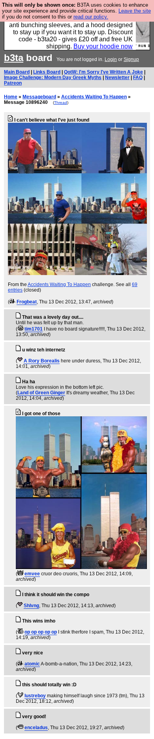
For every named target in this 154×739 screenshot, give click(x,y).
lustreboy (35, 695)
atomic (32, 664)
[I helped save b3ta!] (12, 302)
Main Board (17, 72)
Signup (131, 59)
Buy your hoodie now (103, 46)
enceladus (36, 727)
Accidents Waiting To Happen (94, 97)
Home (10, 97)
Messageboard (39, 97)
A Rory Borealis (42, 361)
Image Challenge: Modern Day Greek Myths (52, 77)
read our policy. (90, 17)
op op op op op (40, 632)
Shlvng (31, 605)
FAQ (138, 77)
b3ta (13, 57)
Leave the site (134, 11)
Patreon (13, 83)
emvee (32, 573)
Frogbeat (27, 302)
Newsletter (117, 77)
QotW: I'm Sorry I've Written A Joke (103, 72)
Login (111, 59)
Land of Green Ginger (41, 392)
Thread (60, 102)
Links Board (46, 72)
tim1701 (33, 329)
